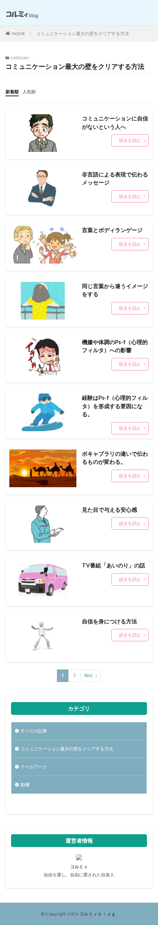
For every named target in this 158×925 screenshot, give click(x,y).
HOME (18, 33)
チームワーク (34, 766)
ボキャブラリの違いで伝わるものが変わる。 (115, 457)
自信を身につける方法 (109, 621)
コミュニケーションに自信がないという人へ (115, 122)
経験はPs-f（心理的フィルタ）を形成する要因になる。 (115, 405)
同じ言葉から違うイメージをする (115, 290)
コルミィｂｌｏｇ (97, 914)
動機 (25, 784)
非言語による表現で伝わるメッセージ (115, 178)
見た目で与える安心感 (109, 509)
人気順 (29, 91)
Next (89, 675)
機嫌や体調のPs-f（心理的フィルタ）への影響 (115, 346)
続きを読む (130, 140)
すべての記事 (34, 731)
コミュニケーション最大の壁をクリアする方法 (82, 33)
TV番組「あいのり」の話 (113, 565)
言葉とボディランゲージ (112, 230)
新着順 (12, 91)
